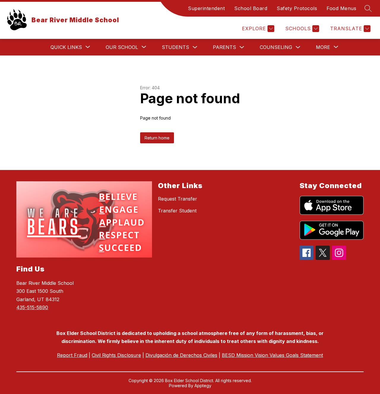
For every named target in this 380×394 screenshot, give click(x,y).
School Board (250, 8)
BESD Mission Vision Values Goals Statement (272, 355)
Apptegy (202, 385)
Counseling (276, 47)
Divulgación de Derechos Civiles (181, 355)
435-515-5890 (32, 307)
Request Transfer (177, 199)
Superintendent (206, 8)
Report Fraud (72, 355)
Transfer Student (177, 211)
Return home (157, 137)
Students (175, 47)
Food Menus (341, 8)
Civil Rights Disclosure (116, 355)
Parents (224, 47)
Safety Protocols (297, 8)
